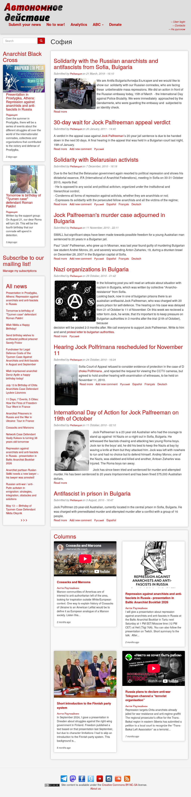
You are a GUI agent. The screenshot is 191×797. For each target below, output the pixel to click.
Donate (115, 24)
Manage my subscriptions (20, 271)
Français (124, 204)
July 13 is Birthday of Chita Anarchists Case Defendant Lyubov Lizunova (22, 388)
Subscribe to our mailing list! (23, 260)
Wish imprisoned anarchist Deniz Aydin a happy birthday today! (21, 374)
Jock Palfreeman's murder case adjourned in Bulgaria (109, 218)
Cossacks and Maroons (73, 582)
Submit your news (25, 24)
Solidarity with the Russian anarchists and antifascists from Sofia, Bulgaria (106, 64)
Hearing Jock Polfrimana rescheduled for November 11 (118, 350)
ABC (97, 24)
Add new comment (81, 149)
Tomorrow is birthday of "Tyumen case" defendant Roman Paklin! (23, 200)
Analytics (79, 24)
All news (16, 286)
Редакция (76, 73)
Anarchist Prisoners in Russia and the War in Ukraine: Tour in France (20, 417)
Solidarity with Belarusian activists (96, 159)
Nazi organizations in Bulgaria (91, 269)
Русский (99, 149)
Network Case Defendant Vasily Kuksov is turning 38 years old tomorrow (21, 437)
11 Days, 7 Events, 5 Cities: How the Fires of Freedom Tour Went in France (22, 402)
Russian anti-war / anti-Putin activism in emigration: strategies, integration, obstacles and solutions (21, 491)
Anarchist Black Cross (22, 56)
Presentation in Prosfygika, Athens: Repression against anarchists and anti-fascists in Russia (20, 101)
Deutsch (136, 204)
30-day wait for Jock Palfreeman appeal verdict (112, 122)
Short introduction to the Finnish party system (84, 705)
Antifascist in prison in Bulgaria (92, 493)
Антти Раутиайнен (68, 588)
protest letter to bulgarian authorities (90, 332)
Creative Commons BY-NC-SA (119, 785)
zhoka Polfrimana (90, 371)
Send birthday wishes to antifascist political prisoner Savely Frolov (22, 338)
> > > (24, 520)
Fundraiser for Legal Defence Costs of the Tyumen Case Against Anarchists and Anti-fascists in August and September (22, 356)
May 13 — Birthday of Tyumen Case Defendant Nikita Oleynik (20, 509)
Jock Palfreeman (112, 136)
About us (95, 788)
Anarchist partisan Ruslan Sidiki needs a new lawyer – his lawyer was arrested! (22, 473)
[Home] (35, 13)
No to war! (55, 24)
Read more (60, 111)
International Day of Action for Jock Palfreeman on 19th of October (116, 415)
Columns (65, 536)
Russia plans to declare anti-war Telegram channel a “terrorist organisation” (147, 695)
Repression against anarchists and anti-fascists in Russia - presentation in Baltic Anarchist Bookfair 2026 (153, 598)
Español (111, 204)
